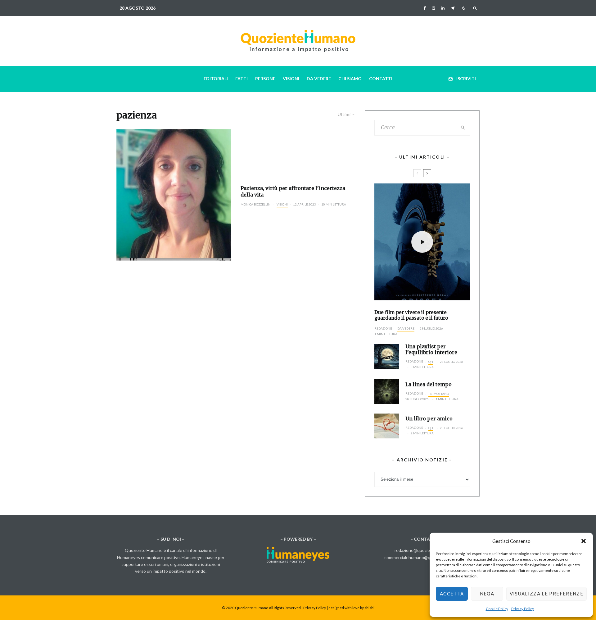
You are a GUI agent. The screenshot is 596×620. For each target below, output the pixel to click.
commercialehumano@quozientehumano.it (425, 557)
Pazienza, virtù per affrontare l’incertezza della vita (293, 191)
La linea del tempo (428, 384)
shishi (369, 607)
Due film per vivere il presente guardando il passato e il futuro (411, 315)
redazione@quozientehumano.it (425, 550)
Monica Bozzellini (256, 204)
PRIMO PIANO (438, 394)
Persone (265, 78)
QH (430, 361)
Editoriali (216, 78)
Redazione (383, 328)
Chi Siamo (350, 78)
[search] (463, 127)
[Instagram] (433, 8)
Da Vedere (319, 78)
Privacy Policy (522, 608)
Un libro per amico (429, 419)
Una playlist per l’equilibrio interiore (431, 349)
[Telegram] (453, 8)
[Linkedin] (443, 8)
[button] (583, 541)
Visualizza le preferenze (546, 593)
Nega (487, 593)
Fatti (241, 78)
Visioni (291, 78)
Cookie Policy (497, 608)
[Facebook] (425, 8)
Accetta (452, 593)
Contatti (380, 78)
